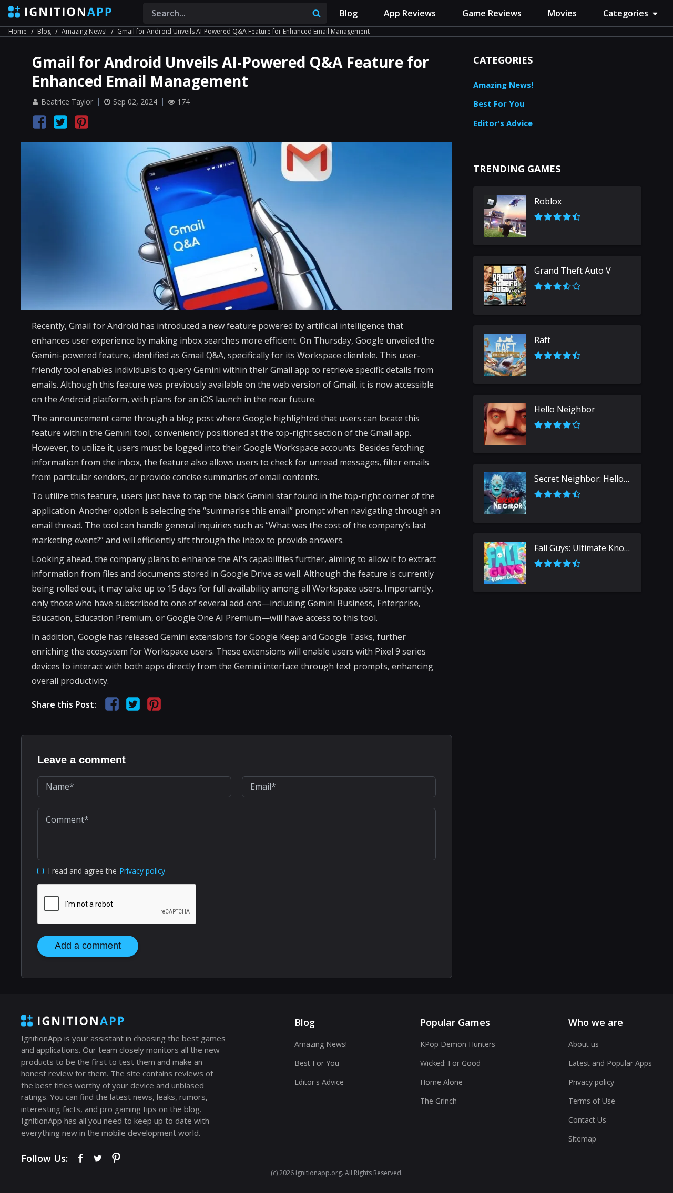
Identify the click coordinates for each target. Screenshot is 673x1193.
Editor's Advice (503, 123)
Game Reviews (492, 13)
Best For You (498, 103)
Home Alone (441, 1082)
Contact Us (587, 1120)
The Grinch (438, 1101)
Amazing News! (84, 31)
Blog (349, 13)
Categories (625, 13)
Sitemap (582, 1139)
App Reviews (410, 13)
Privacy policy (142, 871)
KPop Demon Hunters (457, 1044)
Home (17, 31)
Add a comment (88, 945)
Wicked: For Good (450, 1063)
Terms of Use (591, 1101)
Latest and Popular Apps (610, 1063)
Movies (562, 13)
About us (583, 1044)
